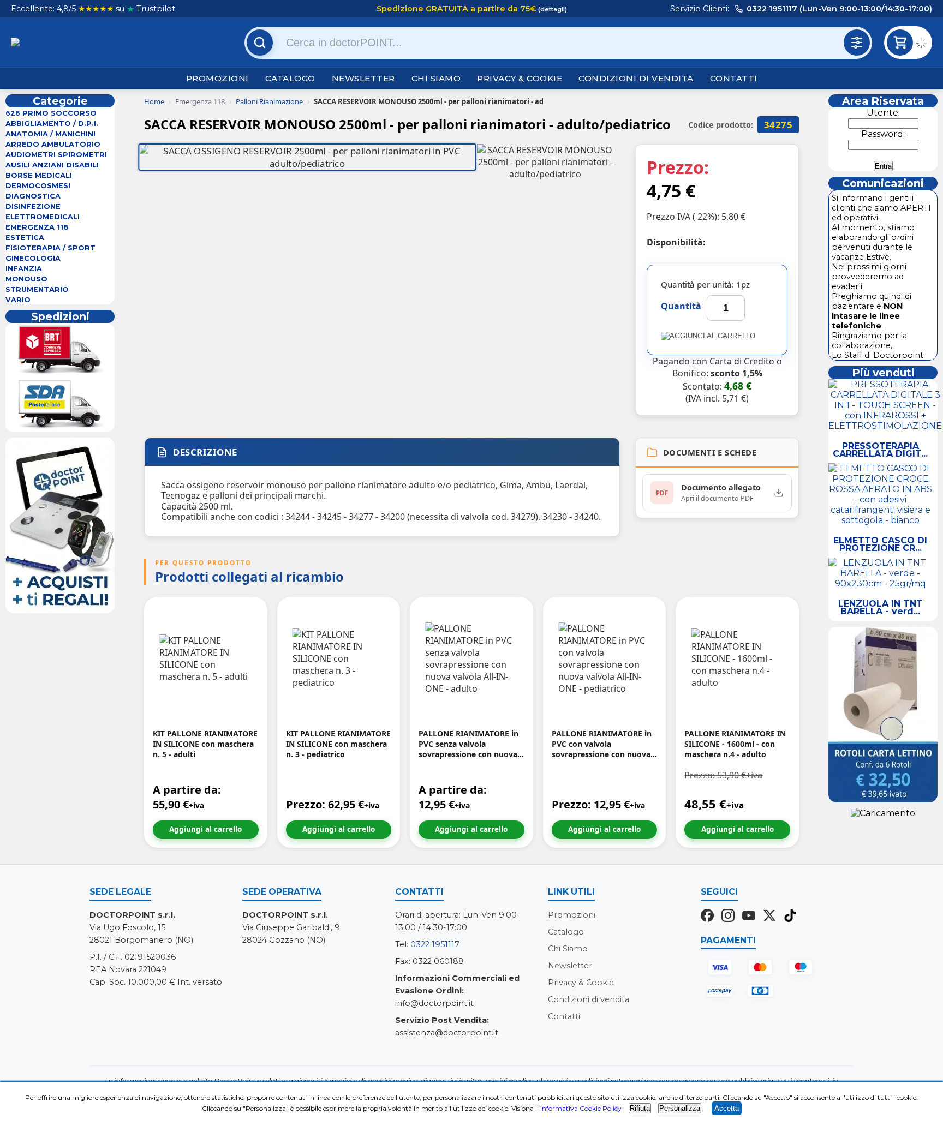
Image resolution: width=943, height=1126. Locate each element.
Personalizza (679, 1108)
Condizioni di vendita (636, 78)
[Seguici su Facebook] (707, 916)
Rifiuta (640, 1108)
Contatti (733, 78)
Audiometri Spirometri (56, 155)
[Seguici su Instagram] (728, 916)
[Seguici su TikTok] (790, 916)
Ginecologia (33, 258)
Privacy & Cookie (519, 78)
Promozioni (217, 78)
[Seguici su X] (769, 916)
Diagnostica (33, 196)
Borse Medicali (38, 175)
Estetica (24, 237)
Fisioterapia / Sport (50, 248)
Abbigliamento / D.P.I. (51, 123)
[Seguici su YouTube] (748, 916)
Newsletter (363, 78)
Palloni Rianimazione (269, 101)
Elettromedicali (42, 217)
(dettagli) (551, 9)
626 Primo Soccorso (51, 113)
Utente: (883, 112)
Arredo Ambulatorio (52, 144)
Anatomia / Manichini (50, 134)
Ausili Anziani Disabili (52, 165)
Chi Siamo (436, 78)
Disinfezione (33, 206)
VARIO (18, 300)
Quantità (681, 306)
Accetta (726, 1108)
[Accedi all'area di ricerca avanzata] (857, 42)
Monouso (26, 279)
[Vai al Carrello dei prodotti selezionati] (924, 44)
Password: (883, 134)
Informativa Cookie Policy (581, 1108)
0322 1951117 (434, 944)
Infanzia (23, 269)
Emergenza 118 (37, 227)
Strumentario (37, 289)
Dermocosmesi (37, 186)
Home (154, 101)
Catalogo (290, 78)
